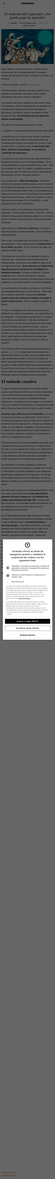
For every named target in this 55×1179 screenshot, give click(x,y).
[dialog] (27, 589)
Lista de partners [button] (24, 598)
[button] (27, 582)
